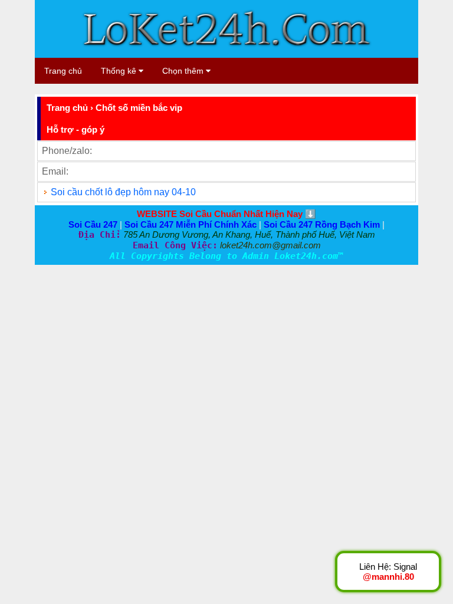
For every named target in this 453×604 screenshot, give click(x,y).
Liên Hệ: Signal (388, 572)
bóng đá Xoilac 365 (75, 89)
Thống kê (120, 71)
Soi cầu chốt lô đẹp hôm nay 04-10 (123, 192)
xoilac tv (138, 89)
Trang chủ (63, 71)
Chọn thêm (184, 71)
